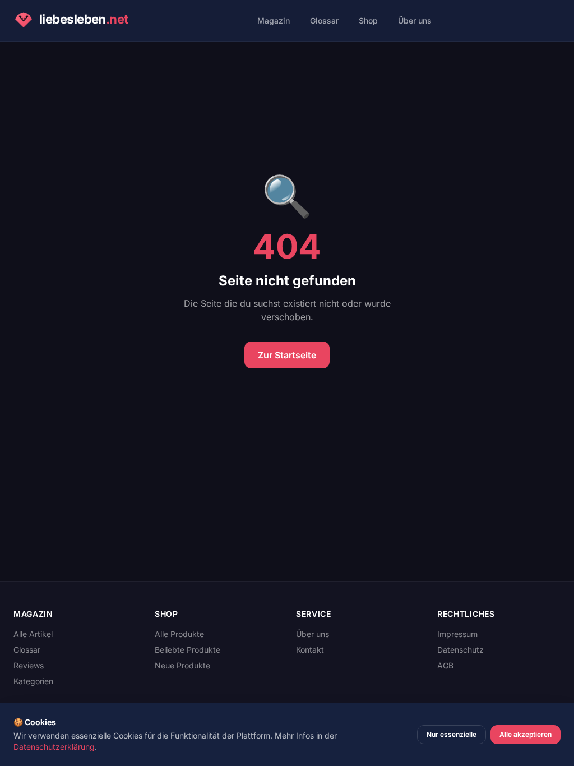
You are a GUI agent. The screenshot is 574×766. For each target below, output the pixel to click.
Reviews (28, 665)
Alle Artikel (33, 634)
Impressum (457, 634)
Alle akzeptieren (525, 734)
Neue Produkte (182, 665)
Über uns (415, 20)
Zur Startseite (287, 355)
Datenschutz (460, 649)
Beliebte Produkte (187, 649)
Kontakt (310, 649)
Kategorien (33, 681)
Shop (368, 20)
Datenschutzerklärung (54, 746)
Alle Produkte (179, 634)
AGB (445, 665)
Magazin (273, 20)
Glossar (324, 20)
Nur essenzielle (451, 734)
